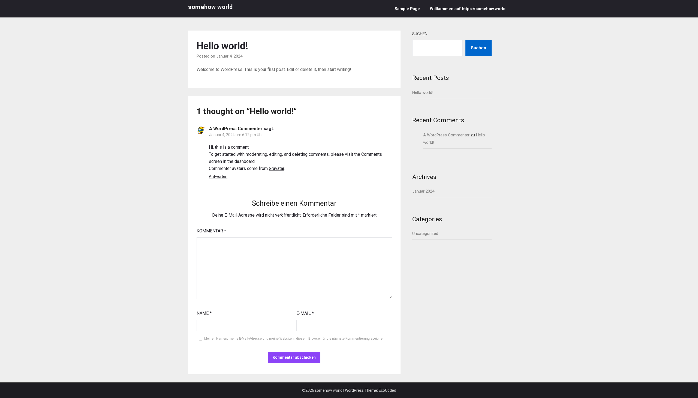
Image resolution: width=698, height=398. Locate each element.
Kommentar (211, 231)
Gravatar (276, 168)
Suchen (420, 33)
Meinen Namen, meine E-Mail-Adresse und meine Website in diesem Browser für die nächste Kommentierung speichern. (295, 338)
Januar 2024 (423, 191)
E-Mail (305, 313)
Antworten (218, 176)
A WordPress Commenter (236, 128)
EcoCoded (387, 390)
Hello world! (422, 92)
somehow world (210, 7)
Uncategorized (425, 233)
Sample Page (407, 8)
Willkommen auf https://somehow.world (468, 8)
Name (204, 313)
